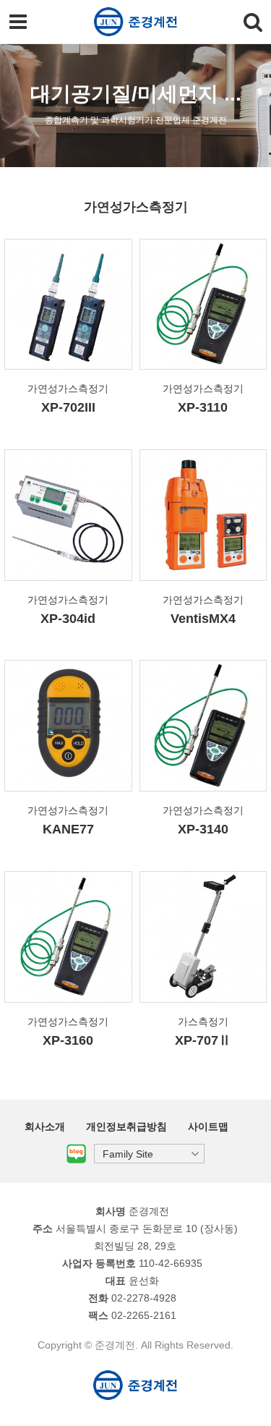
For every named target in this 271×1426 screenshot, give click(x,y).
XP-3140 (203, 829)
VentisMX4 (203, 618)
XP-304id (67, 618)
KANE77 (68, 829)
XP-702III (68, 407)
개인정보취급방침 (126, 1126)
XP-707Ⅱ (203, 1040)
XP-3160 (68, 1040)
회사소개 (45, 1126)
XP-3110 (203, 407)
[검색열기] (252, 21)
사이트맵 (208, 1126)
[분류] (18, 21)
